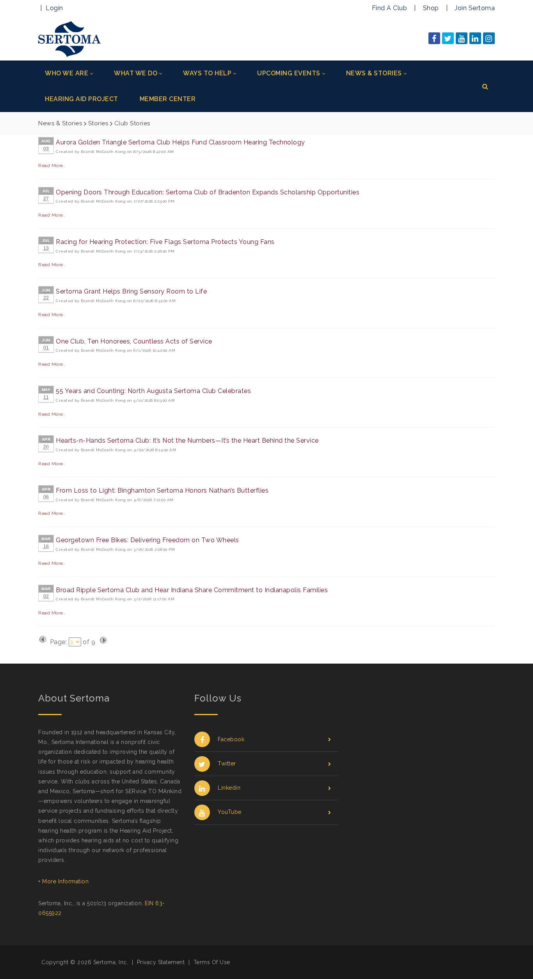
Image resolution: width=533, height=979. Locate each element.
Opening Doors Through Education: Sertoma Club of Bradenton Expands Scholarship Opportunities (207, 192)
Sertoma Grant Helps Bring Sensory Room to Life (131, 291)
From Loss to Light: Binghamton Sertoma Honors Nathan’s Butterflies (162, 490)
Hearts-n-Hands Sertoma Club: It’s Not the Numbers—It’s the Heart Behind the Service (187, 440)
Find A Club (389, 8)
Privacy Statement (161, 962)
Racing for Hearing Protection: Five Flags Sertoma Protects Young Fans (165, 242)
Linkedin (229, 788)
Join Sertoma (475, 8)
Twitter (227, 763)
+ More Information (63, 881)
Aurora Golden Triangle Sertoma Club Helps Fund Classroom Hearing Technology (180, 142)
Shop (431, 8)
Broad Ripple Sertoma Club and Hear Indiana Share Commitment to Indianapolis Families (192, 590)
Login (54, 8)
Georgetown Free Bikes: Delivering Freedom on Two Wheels (147, 540)
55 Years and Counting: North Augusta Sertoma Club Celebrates (153, 391)
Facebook (231, 739)
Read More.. (52, 165)
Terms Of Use (212, 962)
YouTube (230, 812)
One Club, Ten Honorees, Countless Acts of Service (134, 341)
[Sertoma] (69, 38)
